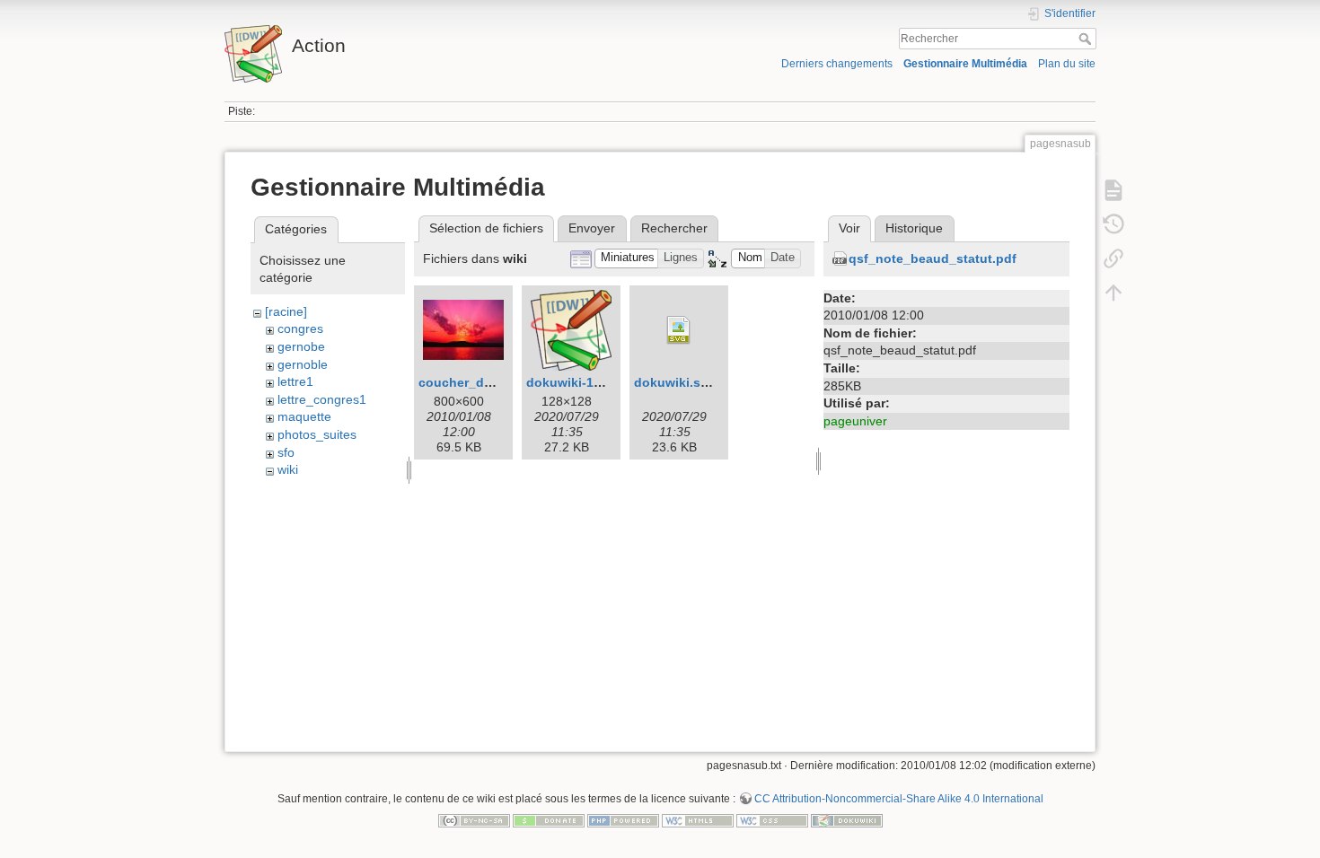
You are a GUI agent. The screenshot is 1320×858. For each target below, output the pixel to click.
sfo (286, 452)
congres (300, 328)
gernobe (301, 346)
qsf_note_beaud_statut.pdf (932, 258)
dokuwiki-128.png (581, 382)
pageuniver (855, 421)
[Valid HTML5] (698, 819)
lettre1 (295, 381)
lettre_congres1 (321, 399)
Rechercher (1087, 38)
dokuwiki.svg (675, 382)
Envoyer (591, 228)
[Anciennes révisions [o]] (1113, 224)
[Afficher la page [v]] (1113, 190)
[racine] (286, 311)
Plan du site (1067, 63)
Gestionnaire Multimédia (965, 63)
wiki (287, 469)
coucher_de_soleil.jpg (486, 382)
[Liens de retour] (1113, 258)
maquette (304, 416)
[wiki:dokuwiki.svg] (679, 330)
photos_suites (316, 434)
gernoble (302, 364)
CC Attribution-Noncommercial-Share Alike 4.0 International (898, 798)
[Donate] (549, 819)
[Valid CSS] (772, 819)
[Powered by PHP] (623, 819)
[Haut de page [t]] (1113, 293)
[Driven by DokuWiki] (847, 819)
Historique (914, 228)
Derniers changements (837, 63)
